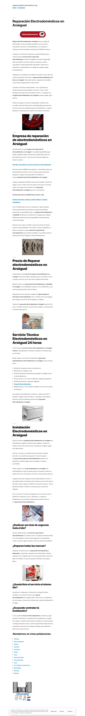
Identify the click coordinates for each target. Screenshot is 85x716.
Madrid (14, 199)
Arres (15, 655)
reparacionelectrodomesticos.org (24, 5)
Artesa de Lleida (19, 657)
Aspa (15, 662)
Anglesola (17, 649)
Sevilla (33, 199)
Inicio (14, 8)
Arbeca (16, 652)
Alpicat (16, 644)
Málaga (38, 199)
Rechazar (62, 711)
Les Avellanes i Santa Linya (22, 665)
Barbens (16, 673)
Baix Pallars (17, 668)
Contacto (21, 8)
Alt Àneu (16, 647)
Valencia (27, 199)
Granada (44, 199)
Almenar (16, 639)
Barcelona (21, 199)
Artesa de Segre (18, 660)
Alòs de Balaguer (19, 641)
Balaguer (16, 670)
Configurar (69, 711)
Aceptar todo (54, 711)
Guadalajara (16, 202)
